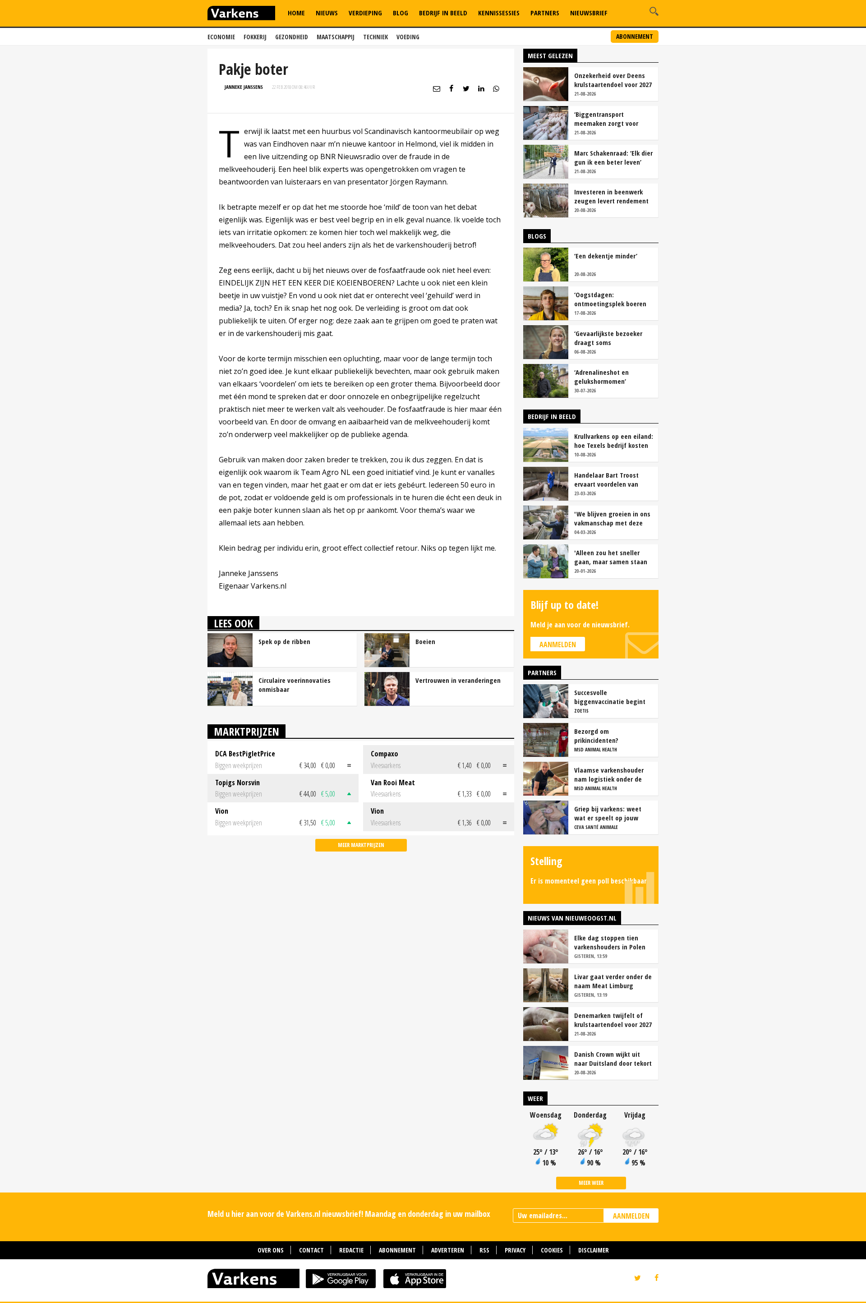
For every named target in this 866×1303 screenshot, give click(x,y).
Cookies (552, 1250)
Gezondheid (291, 36)
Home (296, 12)
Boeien (425, 641)
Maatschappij (336, 36)
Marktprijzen (246, 731)
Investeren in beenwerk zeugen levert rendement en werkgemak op (611, 196)
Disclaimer (593, 1250)
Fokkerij (255, 36)
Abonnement (634, 36)
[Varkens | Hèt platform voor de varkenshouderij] (241, 14)
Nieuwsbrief (589, 12)
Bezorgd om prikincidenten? (596, 736)
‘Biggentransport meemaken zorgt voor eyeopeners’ (606, 119)
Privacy (515, 1250)
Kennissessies (499, 12)
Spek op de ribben (284, 641)
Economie (221, 36)
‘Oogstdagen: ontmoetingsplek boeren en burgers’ (610, 299)
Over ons (271, 1250)
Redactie (351, 1250)
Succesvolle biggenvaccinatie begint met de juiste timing (609, 697)
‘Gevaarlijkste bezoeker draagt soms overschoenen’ (608, 338)
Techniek (375, 36)
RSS (484, 1250)
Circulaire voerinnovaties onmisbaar (294, 685)
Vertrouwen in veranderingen (458, 680)
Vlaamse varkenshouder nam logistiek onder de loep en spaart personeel (610, 774)
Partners (544, 12)
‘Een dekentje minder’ (605, 255)
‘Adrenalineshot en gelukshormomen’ (601, 377)
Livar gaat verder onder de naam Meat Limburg (613, 981)
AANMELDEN (631, 1216)
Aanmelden (557, 644)
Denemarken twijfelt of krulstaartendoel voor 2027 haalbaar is (613, 1020)
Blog (400, 12)
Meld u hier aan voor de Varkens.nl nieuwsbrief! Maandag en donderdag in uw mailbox (348, 1213)
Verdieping (365, 12)
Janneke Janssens (244, 86)
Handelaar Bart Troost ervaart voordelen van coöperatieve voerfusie (607, 479)
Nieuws (327, 12)
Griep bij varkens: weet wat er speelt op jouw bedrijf (607, 813)
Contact (311, 1250)
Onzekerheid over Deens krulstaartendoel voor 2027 (613, 80)
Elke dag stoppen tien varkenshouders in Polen (609, 942)
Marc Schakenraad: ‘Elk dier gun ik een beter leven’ (613, 157)
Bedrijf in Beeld (443, 12)
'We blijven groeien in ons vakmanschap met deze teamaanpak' (612, 518)
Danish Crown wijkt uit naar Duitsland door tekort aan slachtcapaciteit (613, 1059)
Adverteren (447, 1250)
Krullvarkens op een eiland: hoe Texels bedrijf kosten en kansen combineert (613, 441)
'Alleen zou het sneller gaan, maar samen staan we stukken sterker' (610, 557)
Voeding (407, 36)
